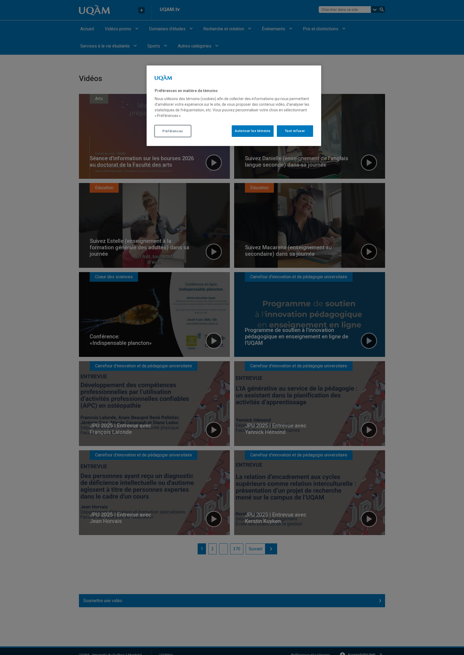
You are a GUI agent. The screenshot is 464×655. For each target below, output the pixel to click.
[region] (234, 105)
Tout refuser (295, 131)
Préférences (172, 131)
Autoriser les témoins (253, 131)
